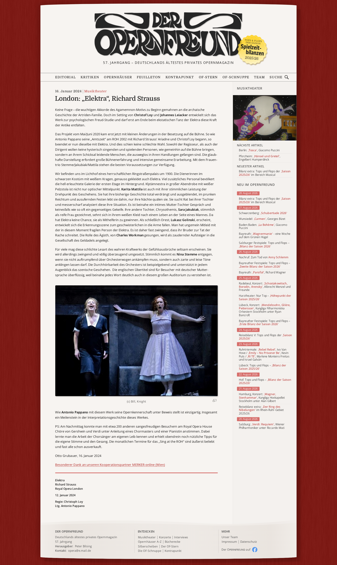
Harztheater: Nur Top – (265, 297)
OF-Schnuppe (236, 77)
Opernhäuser (118, 77)
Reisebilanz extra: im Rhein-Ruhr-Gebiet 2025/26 (261, 410)
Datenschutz (248, 542)
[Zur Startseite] (168, 34)
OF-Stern (208, 77)
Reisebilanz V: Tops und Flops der (265, 337)
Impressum (229, 542)
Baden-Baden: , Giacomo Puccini (263, 226)
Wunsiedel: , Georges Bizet (262, 219)
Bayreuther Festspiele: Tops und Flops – (264, 265)
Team (259, 77)
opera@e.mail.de (79, 551)
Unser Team (230, 537)
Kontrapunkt (180, 77)
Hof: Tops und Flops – (265, 381)
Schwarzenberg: (263, 213)
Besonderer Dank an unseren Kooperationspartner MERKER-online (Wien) (110, 465)
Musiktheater (95, 91)
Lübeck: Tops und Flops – (262, 367)
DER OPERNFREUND (69, 531)
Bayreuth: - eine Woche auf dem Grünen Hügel (264, 235)
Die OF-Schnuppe (149, 551)
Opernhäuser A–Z (150, 542)
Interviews (181, 537)
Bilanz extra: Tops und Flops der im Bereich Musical (264, 200)
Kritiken (90, 77)
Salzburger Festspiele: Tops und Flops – (264, 244)
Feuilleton (149, 77)
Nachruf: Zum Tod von (263, 257)
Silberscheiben (148, 546)
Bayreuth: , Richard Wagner (262, 272)
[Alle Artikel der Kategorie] (265, 118)
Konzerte (165, 537)
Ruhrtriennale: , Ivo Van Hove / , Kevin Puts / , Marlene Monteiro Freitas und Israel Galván (264, 354)
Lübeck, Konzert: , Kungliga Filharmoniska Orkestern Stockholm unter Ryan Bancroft (264, 310)
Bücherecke (172, 542)
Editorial (65, 77)
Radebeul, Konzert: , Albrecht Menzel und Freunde (264, 287)
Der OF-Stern (170, 546)
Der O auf (236, 549)
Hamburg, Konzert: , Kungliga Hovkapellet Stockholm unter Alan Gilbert (262, 398)
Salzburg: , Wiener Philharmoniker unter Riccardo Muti (262, 426)
